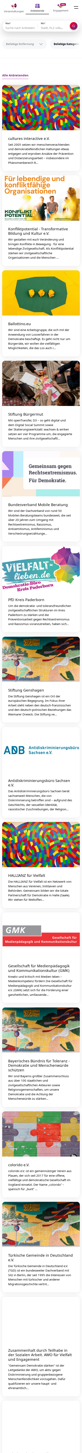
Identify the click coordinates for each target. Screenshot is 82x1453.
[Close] (76, 677)
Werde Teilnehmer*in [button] (41, 743)
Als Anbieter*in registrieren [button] (41, 763)
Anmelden (57, 725)
